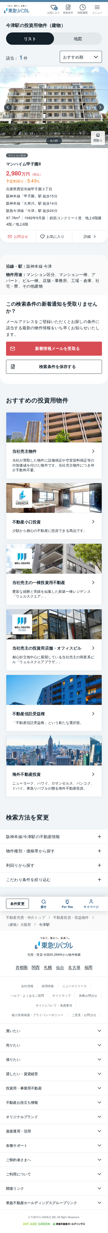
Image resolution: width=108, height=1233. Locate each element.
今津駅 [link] (44, 924)
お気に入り (57, 236)
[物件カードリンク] (54, 148)
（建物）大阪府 (18, 924)
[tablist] (54, 38)
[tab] (30, 38)
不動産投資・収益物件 (71, 917)
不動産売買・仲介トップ (25, 917)
